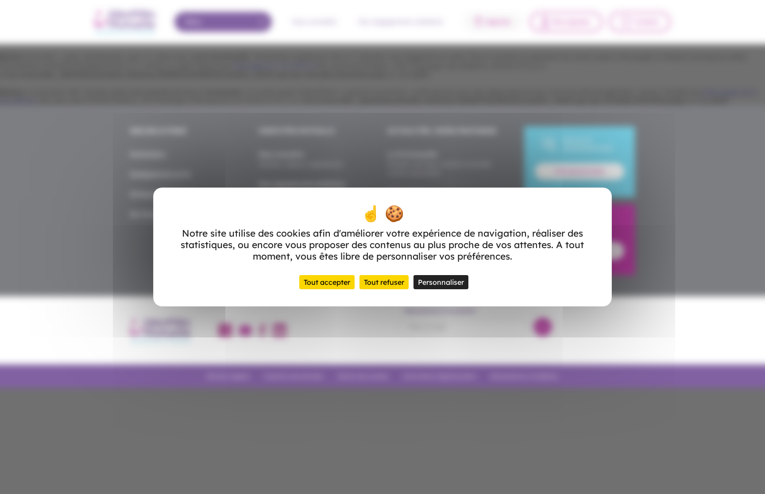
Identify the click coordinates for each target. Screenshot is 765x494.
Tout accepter (327, 282)
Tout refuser (384, 282)
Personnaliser (441, 282)
